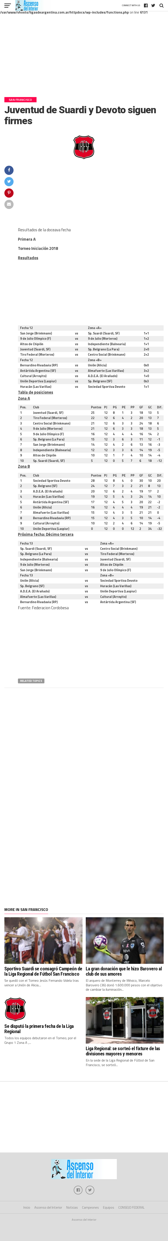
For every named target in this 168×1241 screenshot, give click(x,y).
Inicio (26, 1207)
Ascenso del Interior (48, 1207)
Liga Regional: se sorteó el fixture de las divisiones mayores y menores (123, 1051)
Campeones (90, 1207)
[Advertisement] (84, 58)
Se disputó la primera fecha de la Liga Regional (39, 1028)
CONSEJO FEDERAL (131, 1207)
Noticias (72, 1207)
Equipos (108, 1207)
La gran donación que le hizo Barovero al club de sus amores (124, 971)
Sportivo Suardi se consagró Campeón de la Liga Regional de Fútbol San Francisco (43, 971)
